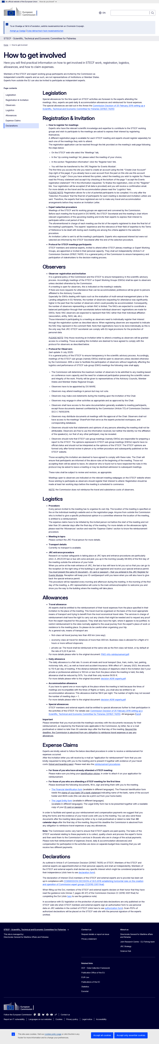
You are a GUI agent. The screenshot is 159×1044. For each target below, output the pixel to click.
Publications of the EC (90, 982)
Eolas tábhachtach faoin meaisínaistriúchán (45, 31)
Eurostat (84, 991)
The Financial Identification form (66, 789)
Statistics (85, 986)
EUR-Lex (85, 977)
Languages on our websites (40, 1019)
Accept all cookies (102, 1035)
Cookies (59, 1019)
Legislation (11, 95)
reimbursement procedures (107, 764)
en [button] (104, 13)
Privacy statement (89, 939)
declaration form (86, 872)
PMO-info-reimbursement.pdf (115, 654)
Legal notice (87, 1019)
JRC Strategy (125, 946)
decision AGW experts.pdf (113, 678)
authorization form (113, 908)
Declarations (12, 125)
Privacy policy (72, 1019)
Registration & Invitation (17, 100)
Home (6, 45)
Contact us (65, 1014)
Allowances (11, 115)
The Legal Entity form (61, 800)
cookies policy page (53, 1034)
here (138, 714)
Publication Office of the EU (93, 972)
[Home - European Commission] (22, 11)
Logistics (10, 110)
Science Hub (125, 951)
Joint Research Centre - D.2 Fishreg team (137, 942)
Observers (10, 105)
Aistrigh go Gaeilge (17, 31)
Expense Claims (13, 120)
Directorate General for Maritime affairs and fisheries (136, 935)
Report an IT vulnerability (14, 1019)
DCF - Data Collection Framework (95, 968)
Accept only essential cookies (131, 1035)
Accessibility (101, 1019)
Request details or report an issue (95, 934)
